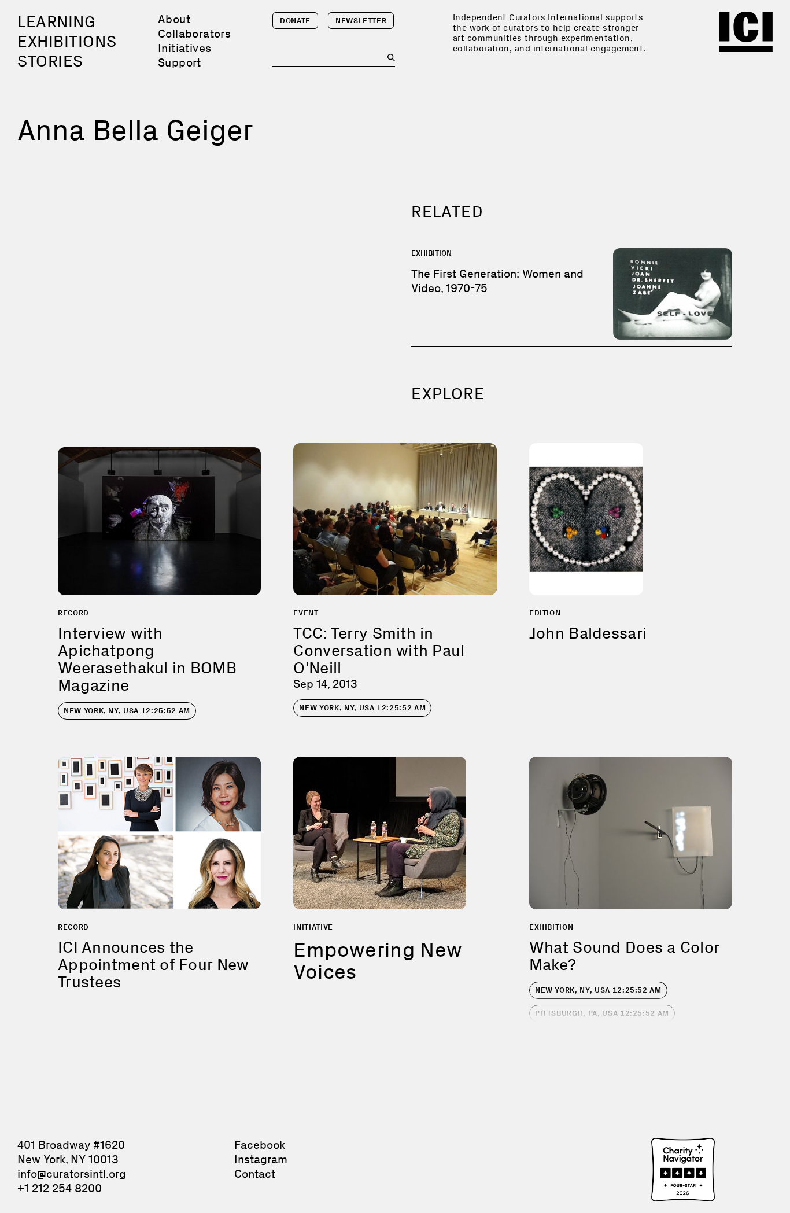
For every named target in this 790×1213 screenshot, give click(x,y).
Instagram (260, 1159)
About (174, 19)
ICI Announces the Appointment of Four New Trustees (153, 964)
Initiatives (184, 48)
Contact (254, 1174)
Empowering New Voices (377, 960)
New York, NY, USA (127, 710)
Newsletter (361, 20)
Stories (50, 61)
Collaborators (194, 33)
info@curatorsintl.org (71, 1174)
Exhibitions (66, 41)
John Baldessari (588, 633)
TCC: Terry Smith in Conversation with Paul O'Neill (378, 650)
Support (179, 62)
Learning (56, 21)
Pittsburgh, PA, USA (602, 1013)
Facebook (259, 1145)
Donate (295, 20)
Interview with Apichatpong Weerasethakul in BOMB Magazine (147, 659)
